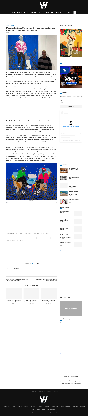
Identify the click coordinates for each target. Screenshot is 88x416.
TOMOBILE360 (55, 406)
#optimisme (43, 235)
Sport (47, 12)
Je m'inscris (71, 106)
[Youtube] (71, 12)
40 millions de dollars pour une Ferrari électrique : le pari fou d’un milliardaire (66, 236)
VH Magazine (14, 240)
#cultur (42, 233)
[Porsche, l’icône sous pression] (78, 213)
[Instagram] (69, 12)
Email (61, 100)
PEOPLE (33, 409)
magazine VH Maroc (45, 412)
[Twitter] (67, 12)
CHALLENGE (32, 406)
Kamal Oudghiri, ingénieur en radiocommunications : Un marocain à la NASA (75, 185)
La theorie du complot (71, 308)
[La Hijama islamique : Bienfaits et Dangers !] (64, 170)
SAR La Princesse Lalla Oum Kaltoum (75, 200)
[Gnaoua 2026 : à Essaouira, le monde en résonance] (49, 293)
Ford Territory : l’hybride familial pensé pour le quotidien (65, 220)
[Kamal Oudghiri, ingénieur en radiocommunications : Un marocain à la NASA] (64, 185)
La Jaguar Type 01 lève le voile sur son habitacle (65, 243)
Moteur (41, 12)
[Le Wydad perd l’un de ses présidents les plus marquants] (78, 229)
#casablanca (36, 233)
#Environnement (10, 235)
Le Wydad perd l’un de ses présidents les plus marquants (66, 228)
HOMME (43, 409)
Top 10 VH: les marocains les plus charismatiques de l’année (75, 177)
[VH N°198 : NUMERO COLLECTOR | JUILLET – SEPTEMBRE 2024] (64, 193)
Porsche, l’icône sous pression (64, 212)
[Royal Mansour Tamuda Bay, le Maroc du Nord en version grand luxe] (14, 293)
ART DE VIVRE (75, 406)
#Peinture (48, 235)
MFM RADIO (47, 406)
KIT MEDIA (26, 406)
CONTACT (14, 406)
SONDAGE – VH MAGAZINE (65, 406)
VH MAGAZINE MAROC (51, 409)
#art (17, 233)
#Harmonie (18, 235)
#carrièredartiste (28, 233)
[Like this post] (33, 263)
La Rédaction (17, 268)
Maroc (8, 240)
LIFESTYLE (82, 406)
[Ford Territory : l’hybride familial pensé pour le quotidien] (78, 221)
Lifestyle (19, 12)
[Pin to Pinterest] (37, 263)
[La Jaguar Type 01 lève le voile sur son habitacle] (78, 244)
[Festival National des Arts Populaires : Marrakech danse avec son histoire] (31, 293)
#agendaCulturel (10, 233)
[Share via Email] (38, 263)
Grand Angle (33, 12)
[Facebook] (65, 12)
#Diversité (48, 233)
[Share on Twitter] (36, 263)
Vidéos (52, 12)
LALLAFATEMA (40, 406)
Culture (26, 12)
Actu (13, 12)
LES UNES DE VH (6, 406)
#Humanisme (24, 235)
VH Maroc (21, 240)
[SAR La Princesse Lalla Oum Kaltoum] (64, 201)
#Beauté (21, 233)
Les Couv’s (59, 12)
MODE (38, 409)
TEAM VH (20, 406)
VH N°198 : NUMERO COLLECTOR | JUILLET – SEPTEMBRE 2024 (74, 193)
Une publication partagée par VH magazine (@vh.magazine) (73, 140)
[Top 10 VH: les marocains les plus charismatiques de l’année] (64, 178)
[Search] (75, 12)
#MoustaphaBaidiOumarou (33, 235)
